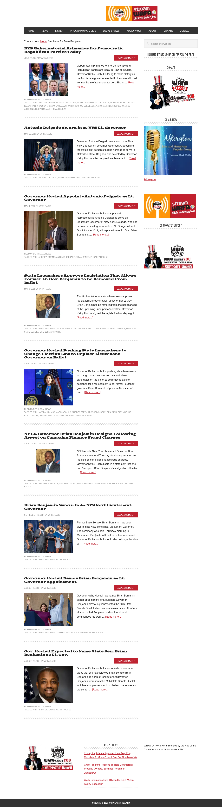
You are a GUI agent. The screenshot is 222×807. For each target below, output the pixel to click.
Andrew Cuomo (47, 256)
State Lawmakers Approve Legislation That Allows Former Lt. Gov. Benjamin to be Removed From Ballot (80, 279)
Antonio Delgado (48, 177)
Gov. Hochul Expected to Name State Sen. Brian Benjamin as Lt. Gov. (75, 653)
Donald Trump (118, 102)
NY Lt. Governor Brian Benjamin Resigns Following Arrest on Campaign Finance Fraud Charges (80, 436)
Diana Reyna (124, 412)
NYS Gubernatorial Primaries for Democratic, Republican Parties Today (74, 50)
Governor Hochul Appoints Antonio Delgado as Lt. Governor (79, 198)
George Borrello (66, 328)
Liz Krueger (99, 328)
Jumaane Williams (57, 105)
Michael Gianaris (116, 328)
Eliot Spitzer (81, 632)
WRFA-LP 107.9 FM (57, 12)
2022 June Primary (48, 102)
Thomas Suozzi (58, 108)
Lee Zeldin (89, 105)
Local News (44, 99)
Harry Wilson (39, 105)
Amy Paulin (44, 412)
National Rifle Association (110, 105)
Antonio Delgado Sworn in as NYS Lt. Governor (75, 128)
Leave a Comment (126, 57)
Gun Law (80, 177)
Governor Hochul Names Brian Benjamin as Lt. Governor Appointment (74, 580)
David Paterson (64, 632)
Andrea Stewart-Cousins (85, 412)
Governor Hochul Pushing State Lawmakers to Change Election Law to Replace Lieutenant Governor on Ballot (75, 354)
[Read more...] (100, 234)
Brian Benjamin (85, 102)
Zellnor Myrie (53, 331)
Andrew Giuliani (67, 102)
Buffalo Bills (102, 102)
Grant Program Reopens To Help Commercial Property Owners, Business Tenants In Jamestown (108, 768)
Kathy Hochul (75, 105)
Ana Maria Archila (61, 412)
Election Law (31, 415)
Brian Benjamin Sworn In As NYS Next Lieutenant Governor (77, 507)
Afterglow (150, 179)
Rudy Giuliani (42, 108)
